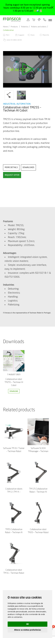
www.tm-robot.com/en (14, 40)
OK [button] (27, 624)
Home (5, 27)
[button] (8, 69)
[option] (27, 69)
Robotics (24, 27)
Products (14, 27)
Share (32, 35)
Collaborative (8, 30)
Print (7, 35)
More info (46, 35)
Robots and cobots (38, 27)
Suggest (21, 35)
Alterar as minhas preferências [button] (27, 630)
